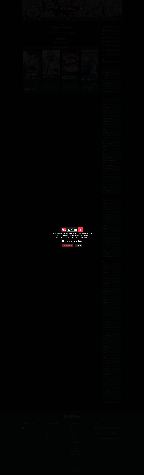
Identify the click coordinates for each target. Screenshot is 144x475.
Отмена (78, 246)
